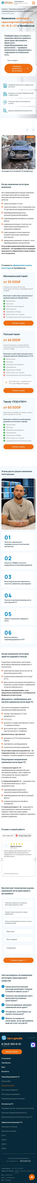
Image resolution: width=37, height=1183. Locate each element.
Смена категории (7, 1085)
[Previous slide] (27, 129)
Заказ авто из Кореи (8, 1131)
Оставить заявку (18, 323)
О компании (6, 1058)
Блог (3, 1067)
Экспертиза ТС (7, 1104)
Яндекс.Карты (25, 836)
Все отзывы (8, 836)
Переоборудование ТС (10, 1077)
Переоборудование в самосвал (13, 1098)
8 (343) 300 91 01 (19, 1)
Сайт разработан (18, 1161)
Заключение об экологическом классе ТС (16, 1117)
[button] (1, 858)
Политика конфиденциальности (18, 1158)
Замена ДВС (6, 1081)
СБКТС (4, 1140)
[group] (18, 153)
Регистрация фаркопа (9, 1090)
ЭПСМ (3, 1148)
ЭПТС (3, 1135)
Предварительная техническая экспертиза (17, 1108)
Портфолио (6, 1063)
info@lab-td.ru (5, 1046)
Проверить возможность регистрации (17, 68)
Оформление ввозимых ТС (11, 1122)
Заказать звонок (11, 1052)
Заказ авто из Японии (9, 1127)
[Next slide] (33, 129)
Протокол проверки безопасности (14, 1113)
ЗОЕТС (4, 1144)
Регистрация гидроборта (10, 1094)
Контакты (5, 1071)
